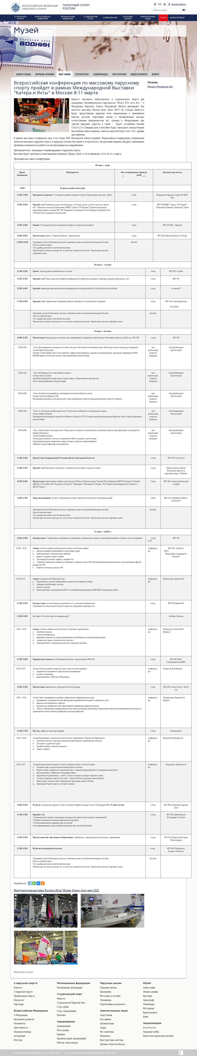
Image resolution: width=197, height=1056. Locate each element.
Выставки (64, 74)
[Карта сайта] (164, 4)
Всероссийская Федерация (31, 1010)
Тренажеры (105, 1000)
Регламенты (19, 1023)
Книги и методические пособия (158, 1036)
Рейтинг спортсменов (67, 1042)
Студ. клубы (63, 1006)
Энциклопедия (152, 1023)
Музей (147, 983)
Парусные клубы (151, 1031)
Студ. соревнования (66, 1011)
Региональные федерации (73, 983)
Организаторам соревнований (71, 1038)
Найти (183, 10)
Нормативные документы (112, 1004)
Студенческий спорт (69, 994)
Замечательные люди (114, 1010)
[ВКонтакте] (38, 883)
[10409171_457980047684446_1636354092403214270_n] (46, 911)
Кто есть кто (149, 1027)
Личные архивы (44, 74)
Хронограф (82, 74)
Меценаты (105, 1036)
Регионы (153, 82)
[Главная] (155, 4)
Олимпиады (100, 74)
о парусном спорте (25, 983)
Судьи (103, 1027)
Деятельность (21, 1027)
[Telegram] (30, 883)
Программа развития (24, 1019)
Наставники (105, 1019)
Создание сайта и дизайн (78, 1052)
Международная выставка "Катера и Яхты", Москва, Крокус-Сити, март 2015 (56, 890)
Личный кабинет (178, 4)
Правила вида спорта (24, 996)
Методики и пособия (110, 996)
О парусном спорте (23, 991)
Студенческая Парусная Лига (71, 1002)
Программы (105, 991)
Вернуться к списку (23, 971)
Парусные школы (111, 983)
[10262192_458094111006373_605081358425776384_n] (112, 911)
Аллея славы (23, 74)
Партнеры (19, 1004)
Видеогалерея (139, 74)
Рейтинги (61, 1015)
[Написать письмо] (159, 4)
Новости (18, 987)
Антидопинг (19, 1036)
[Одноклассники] (42, 883)
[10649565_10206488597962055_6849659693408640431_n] (46, 947)
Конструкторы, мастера (111, 1040)
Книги (155, 74)
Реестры (18, 1040)
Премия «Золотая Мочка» (112, 1044)
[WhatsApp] (34, 883)
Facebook (181, 1052)
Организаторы (107, 1023)
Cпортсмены (106, 1015)
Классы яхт (19, 1000)
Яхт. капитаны (107, 1031)
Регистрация (63, 1030)
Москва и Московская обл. (160, 86)
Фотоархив (119, 74)
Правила (61, 1034)
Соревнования (66, 1021)
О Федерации (20, 1015)
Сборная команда (22, 1031)
